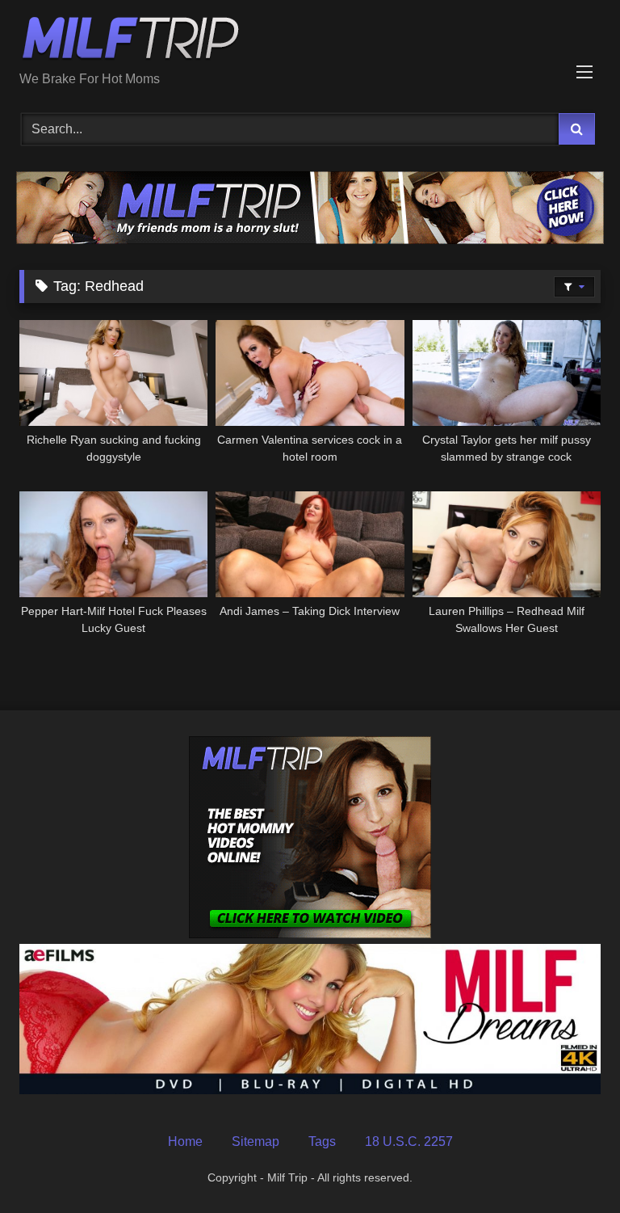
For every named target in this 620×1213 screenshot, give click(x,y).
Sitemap (255, 1141)
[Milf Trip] (310, 41)
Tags (322, 1141)
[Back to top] (570, 1165)
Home (185, 1141)
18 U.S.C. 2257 (409, 1141)
